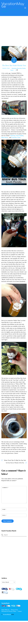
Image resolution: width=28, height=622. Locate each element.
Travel (11, 70)
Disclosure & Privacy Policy (8, 611)
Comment (5, 487)
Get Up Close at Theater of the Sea (15, 462)
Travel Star (5, 68)
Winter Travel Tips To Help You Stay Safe (15, 460)
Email (4, 515)
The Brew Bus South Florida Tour (14, 65)
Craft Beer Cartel (15, 137)
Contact (20, 611)
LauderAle (12, 135)
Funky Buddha (19, 135)
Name (4, 509)
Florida (23, 68)
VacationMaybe (7, 614)
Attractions (13, 68)
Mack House (4, 137)
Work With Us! (5, 609)
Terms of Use (14, 609)
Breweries (19, 68)
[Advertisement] (14, 31)
